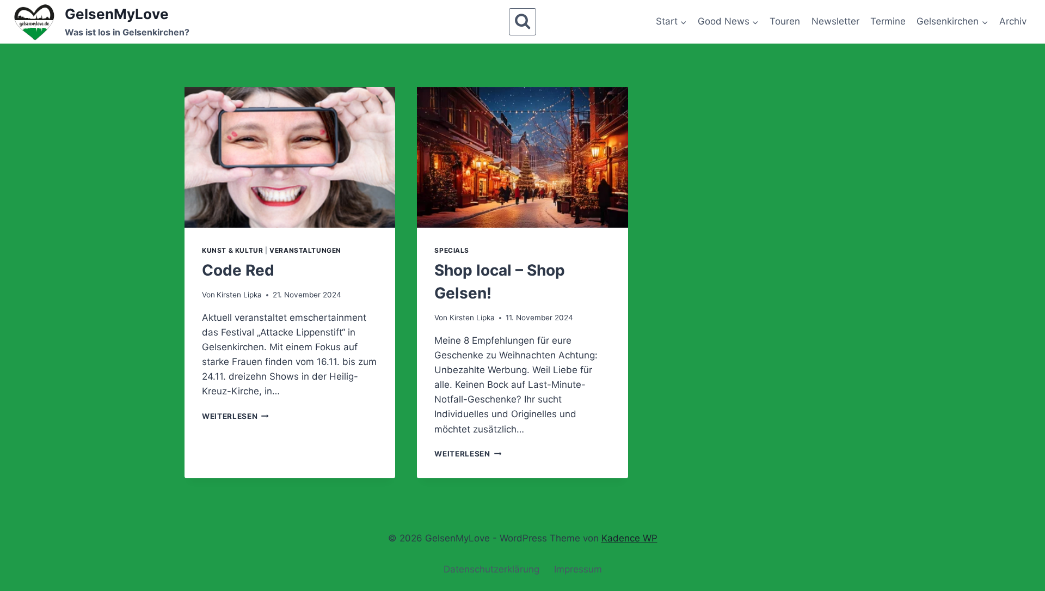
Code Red (238, 270)
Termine (888, 21)
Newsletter (835, 21)
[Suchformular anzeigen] (522, 21)
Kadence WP (629, 538)
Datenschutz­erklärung (491, 569)
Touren (785, 21)
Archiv (1012, 21)
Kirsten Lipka (239, 294)
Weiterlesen (235, 416)
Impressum (578, 569)
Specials (451, 250)
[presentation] (290, 157)
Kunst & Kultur (232, 250)
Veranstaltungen (305, 250)
